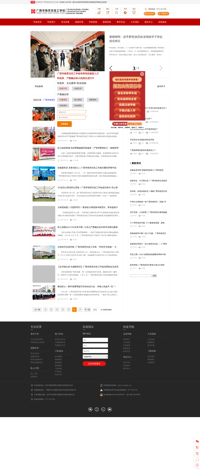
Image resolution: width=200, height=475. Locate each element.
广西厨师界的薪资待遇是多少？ (143, 150)
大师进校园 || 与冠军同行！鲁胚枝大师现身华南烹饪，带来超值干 (88, 207)
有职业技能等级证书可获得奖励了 (144, 129)
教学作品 (121, 22)
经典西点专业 (60, 345)
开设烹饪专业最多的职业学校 (142, 140)
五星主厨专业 (60, 339)
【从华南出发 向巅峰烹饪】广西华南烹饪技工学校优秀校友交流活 (88, 267)
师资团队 (150, 359)
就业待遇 (150, 345)
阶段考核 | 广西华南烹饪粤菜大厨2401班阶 (147, 265)
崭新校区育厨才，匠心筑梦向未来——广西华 (148, 244)
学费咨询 (164, 13)
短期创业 (34, 377)
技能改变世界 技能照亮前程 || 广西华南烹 (147, 170)
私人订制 (34, 374)
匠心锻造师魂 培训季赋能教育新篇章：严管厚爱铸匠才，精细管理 (88, 148)
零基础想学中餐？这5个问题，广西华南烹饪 (148, 233)
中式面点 (58, 371)
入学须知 (135, 22)
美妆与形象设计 (37, 362)
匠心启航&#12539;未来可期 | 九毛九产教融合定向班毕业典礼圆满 (88, 227)
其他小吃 (58, 374)
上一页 (37, 310)
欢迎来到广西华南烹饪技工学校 (47, 2)
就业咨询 (150, 13)
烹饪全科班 (35, 353)
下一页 (87, 310)
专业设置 (65, 22)
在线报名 (162, 22)
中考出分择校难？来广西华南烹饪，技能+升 (148, 202)
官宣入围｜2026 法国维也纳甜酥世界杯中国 (148, 254)
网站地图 (110, 2)
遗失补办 (126, 368)
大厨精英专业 (60, 342)
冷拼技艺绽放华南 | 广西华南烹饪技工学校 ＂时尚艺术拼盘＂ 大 (87, 247)
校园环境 (79, 22)
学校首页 (37, 22)
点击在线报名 (94, 363)
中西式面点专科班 (37, 342)
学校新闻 (93, 22)
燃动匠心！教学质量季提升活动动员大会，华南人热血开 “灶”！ (87, 286)
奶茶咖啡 (58, 362)
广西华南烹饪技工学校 (53, 100)
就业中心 (148, 22)
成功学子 (161, 86)
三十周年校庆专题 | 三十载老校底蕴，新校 (147, 223)
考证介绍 (126, 362)
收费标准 (150, 342)
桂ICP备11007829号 (133, 394)
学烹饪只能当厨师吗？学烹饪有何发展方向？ (148, 108)
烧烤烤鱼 (58, 359)
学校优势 (150, 356)
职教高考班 (35, 356)
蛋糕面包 (58, 365)
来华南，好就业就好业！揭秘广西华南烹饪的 (148, 191)
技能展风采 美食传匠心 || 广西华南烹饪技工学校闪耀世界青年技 (87, 168)
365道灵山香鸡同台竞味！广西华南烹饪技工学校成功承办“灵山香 (88, 187)
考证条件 (126, 365)
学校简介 (51, 22)
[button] (110, 68)
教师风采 (107, 22)
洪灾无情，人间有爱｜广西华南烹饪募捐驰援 (148, 212)
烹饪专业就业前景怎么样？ (141, 119)
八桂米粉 (58, 368)
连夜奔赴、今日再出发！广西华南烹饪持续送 (148, 181)
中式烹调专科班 (37, 339)
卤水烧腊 (58, 356)
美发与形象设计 (37, 359)
